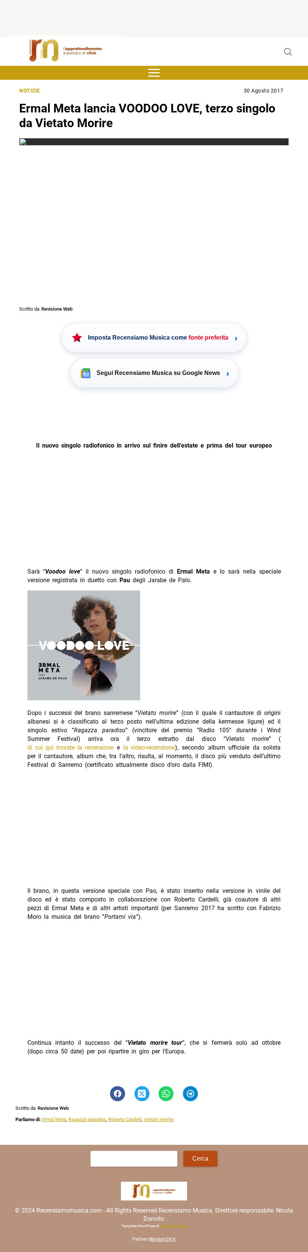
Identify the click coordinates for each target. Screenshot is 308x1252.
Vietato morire (159, 1119)
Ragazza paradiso (87, 1119)
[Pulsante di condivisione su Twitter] (141, 1093)
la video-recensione (149, 747)
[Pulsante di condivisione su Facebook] (117, 1093)
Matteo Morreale (173, 1226)
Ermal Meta (54, 1119)
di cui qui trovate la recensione (70, 747)
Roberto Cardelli (125, 1119)
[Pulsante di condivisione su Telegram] (190, 1093)
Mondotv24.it (161, 1239)
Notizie (29, 91)
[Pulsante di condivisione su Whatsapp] (166, 1093)
